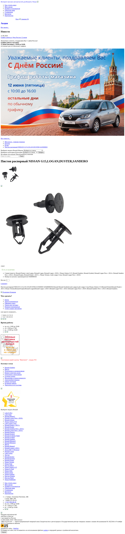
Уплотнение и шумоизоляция (14, 371)
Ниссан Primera (10, 476)
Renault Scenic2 (10, 434)
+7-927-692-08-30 (10, 502)
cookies (45, 530)
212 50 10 (7, 315)
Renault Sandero (10, 367)
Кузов (7, 145)
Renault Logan (9, 451)
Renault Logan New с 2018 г (14, 418)
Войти (7, 300)
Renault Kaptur (9, 427)
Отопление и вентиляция (13, 374)
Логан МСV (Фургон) (12, 450)
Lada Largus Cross (10, 423)
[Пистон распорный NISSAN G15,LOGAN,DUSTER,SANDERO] (10, 184)
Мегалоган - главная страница (15, 142)
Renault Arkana (9, 420)
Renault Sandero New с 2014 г (14, 429)
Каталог (7, 143)
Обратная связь (10, 10)
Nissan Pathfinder (10, 479)
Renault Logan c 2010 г (12, 448)
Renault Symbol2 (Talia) (12, 436)
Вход (17, 19)
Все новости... (5, 138)
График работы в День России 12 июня (14, 37)
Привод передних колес (13, 373)
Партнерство (9, 15)
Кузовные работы (10, 383)
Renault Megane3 (10, 441)
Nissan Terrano (9, 462)
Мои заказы (8, 7)
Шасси (7, 369)
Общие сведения (10, 381)
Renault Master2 (10, 446)
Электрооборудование (12, 380)
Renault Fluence (10, 432)
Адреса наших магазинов (13, 308)
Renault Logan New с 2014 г (14, 430)
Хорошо (4, 532)
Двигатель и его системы (13, 385)
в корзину (4, 283)
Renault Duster (9, 460)
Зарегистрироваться (11, 301)
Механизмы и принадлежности (15, 378)
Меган (7, 444)
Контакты (8, 14)
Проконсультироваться (12, 307)
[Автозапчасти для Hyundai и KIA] (1, 388)
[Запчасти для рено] (7, 332)
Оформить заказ (10, 303)
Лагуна (7, 455)
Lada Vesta (8, 415)
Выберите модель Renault (9, 409)
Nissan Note (8, 464)
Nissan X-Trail (9, 469)
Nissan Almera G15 (11, 467)
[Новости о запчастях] (5, 332)
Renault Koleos (9, 457)
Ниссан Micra (9, 465)
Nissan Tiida (8, 471)
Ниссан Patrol (9, 478)
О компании (9, 12)
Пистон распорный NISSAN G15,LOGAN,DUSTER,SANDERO (26, 147)
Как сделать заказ (10, 5)
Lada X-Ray (8, 413)
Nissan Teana (9, 472)
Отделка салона (10, 376)
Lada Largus (8, 453)
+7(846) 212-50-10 (11, 500)
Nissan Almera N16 (11, 422)
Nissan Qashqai (9, 474)
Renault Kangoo (10, 458)
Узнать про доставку (11, 305)
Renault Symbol (10, 437)
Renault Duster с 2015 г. (12, 425)
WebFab (15, 528)
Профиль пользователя (12, 8)
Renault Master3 (10, 416)
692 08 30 (7, 317)
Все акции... (5, 27)
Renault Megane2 (10, 443)
